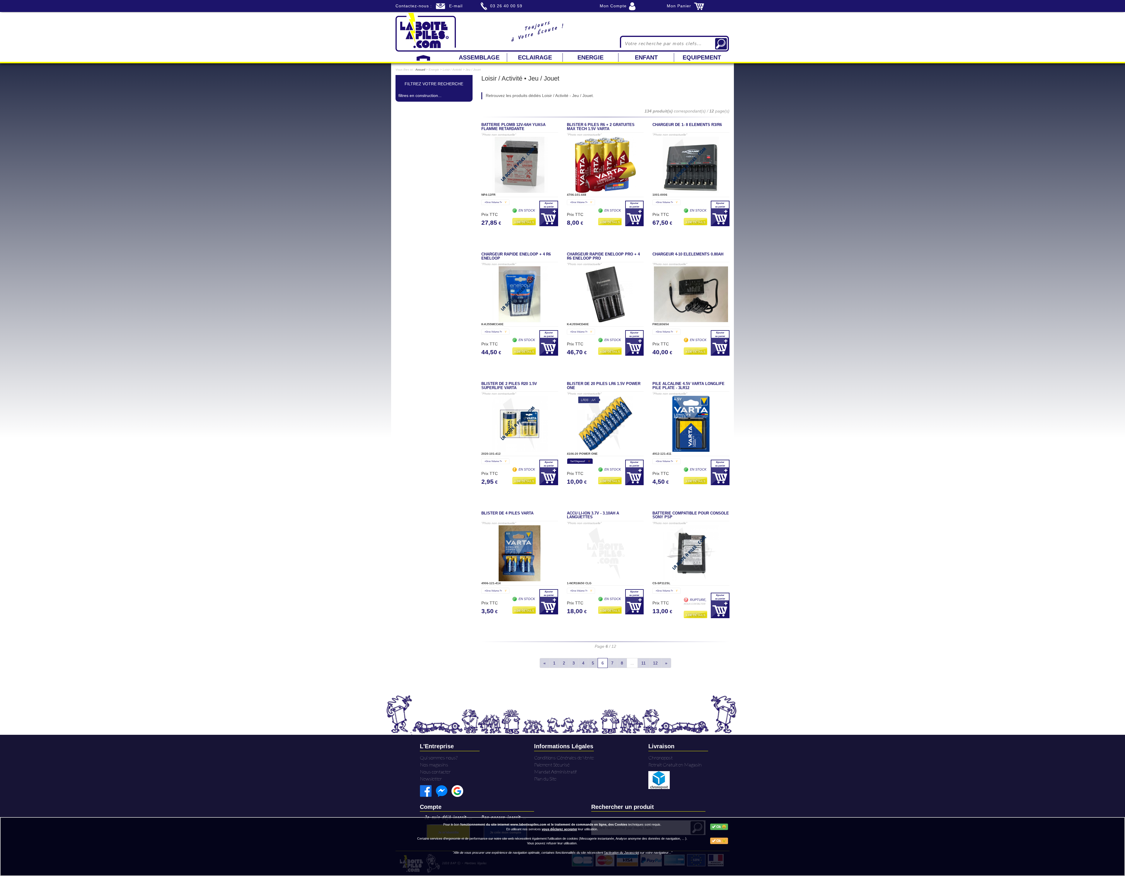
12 (655, 663)
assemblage (479, 57)
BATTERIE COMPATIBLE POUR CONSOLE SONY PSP (690, 515)
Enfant (646, 57)
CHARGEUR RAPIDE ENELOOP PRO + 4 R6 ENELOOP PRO (603, 256)
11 (643, 663)
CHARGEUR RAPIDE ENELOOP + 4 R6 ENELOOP (516, 256)
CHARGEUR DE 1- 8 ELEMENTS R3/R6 (687, 125)
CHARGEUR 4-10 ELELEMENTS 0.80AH (687, 254)
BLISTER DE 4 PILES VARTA (507, 513)
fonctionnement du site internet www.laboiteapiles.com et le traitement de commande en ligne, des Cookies (543, 824)
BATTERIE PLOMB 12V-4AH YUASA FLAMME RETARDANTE (513, 127)
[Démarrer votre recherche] (721, 44)
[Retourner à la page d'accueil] (426, 32)
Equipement (702, 57)
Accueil (420, 69)
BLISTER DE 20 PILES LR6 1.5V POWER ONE (603, 386)
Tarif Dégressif (580, 461)
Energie (590, 57)
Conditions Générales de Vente (564, 757)
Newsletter (431, 779)
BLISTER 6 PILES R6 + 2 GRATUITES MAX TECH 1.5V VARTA (601, 127)
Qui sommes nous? (439, 757)
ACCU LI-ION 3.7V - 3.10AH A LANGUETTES (593, 515)
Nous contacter (435, 771)
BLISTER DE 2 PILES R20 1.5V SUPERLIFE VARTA (509, 386)
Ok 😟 (720, 841)
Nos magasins (434, 764)
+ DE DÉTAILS (524, 222)
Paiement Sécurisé (552, 764)
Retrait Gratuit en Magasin (675, 764)
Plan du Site (545, 779)
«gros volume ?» (495, 202)
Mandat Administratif (555, 771)
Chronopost (660, 757)
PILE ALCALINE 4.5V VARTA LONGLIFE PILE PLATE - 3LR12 (688, 386)
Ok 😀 (720, 827)
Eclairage (535, 57)
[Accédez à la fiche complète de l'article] (519, 165)
